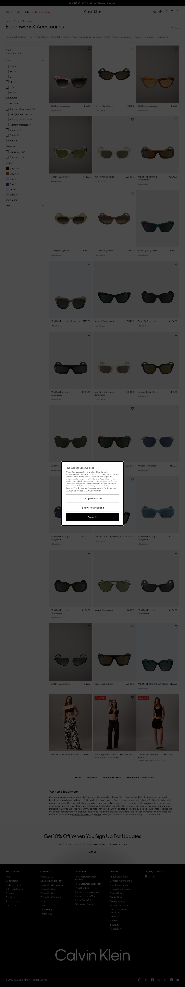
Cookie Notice (76, 490)
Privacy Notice (95, 490)
